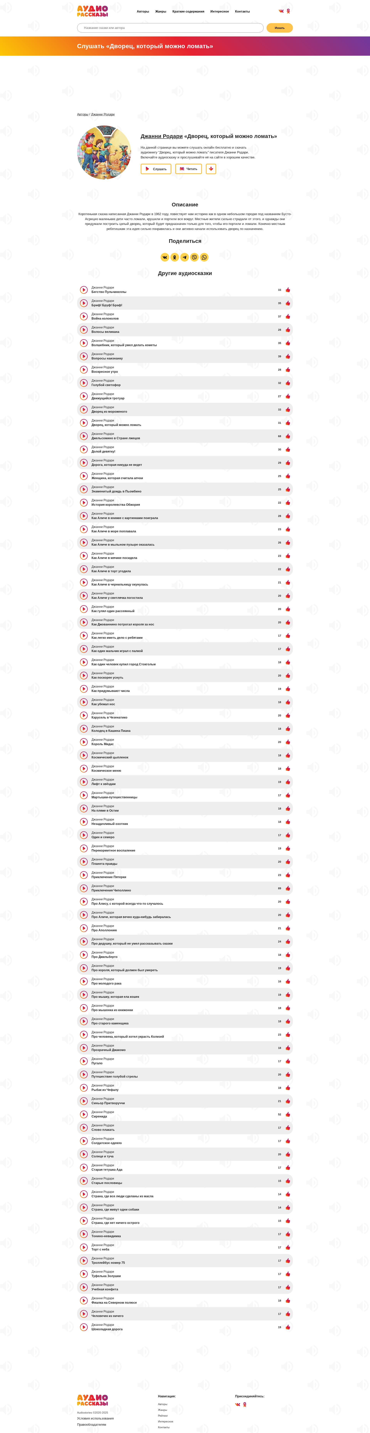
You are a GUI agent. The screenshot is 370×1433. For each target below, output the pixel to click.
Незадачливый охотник (110, 823)
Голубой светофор (106, 385)
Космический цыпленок (110, 757)
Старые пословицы (107, 1183)
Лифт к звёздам (104, 784)
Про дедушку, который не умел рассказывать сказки (132, 943)
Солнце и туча (103, 1156)
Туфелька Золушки (106, 1276)
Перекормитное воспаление (113, 850)
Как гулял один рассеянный (113, 611)
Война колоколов (105, 318)
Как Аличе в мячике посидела (114, 558)
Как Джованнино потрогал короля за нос (123, 624)
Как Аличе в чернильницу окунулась (120, 584)
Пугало (97, 1063)
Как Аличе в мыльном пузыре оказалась (123, 544)
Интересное (219, 11)
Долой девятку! (103, 451)
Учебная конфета (105, 1289)
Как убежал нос (103, 704)
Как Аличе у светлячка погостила (117, 597)
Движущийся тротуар (108, 398)
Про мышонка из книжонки (112, 1010)
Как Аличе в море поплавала (114, 531)
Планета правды (104, 863)
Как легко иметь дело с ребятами (117, 637)
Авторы (143, 11)
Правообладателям (91, 1424)
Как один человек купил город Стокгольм (124, 664)
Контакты (242, 11)
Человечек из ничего (108, 1316)
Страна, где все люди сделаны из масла (122, 1196)
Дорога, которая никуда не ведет (117, 464)
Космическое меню (106, 770)
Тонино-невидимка (106, 1236)
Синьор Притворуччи (108, 1103)
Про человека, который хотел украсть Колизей (128, 1036)
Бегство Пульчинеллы (109, 292)
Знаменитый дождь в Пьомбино (116, 491)
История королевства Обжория (116, 504)
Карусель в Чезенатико (109, 717)
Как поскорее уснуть (107, 677)
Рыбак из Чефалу (105, 1089)
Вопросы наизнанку (107, 358)
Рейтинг (163, 1415)
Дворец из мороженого (109, 411)
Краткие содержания (188, 11)
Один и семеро (103, 837)
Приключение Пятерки (109, 877)
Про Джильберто (105, 956)
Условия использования (95, 1418)
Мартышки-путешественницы (114, 797)
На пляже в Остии (105, 810)
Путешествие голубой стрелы (115, 1076)
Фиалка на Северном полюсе (114, 1302)
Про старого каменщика (110, 1023)
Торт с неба (100, 1249)
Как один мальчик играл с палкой (117, 651)
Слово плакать (103, 1129)
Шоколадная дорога (107, 1329)
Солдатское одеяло (107, 1143)
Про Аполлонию (104, 930)
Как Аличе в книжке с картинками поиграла (125, 518)
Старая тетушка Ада (107, 1169)
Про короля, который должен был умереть (125, 970)
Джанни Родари (103, 114)
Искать (280, 27)
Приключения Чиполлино (111, 890)
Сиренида (99, 1116)
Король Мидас (103, 744)
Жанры (160, 11)
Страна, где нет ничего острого (116, 1222)
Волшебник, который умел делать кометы (124, 345)
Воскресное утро (105, 371)
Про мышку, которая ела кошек (115, 996)
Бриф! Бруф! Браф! (107, 305)
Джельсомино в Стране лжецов (116, 438)
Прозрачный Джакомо (109, 1050)
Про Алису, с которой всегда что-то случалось (127, 903)
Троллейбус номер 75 (108, 1262)
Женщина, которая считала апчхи (117, 478)
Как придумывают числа (111, 691)
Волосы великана (105, 331)
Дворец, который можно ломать (116, 425)
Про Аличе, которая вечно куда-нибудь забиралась (131, 917)
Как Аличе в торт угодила (111, 571)
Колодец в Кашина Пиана (111, 730)
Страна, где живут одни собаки (115, 1209)
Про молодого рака (106, 983)
